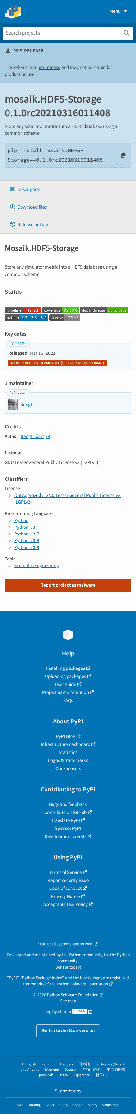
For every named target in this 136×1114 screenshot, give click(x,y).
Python (21, 520)
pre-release (48, 67)
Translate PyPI (65, 820)
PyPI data (17, 343)
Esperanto (82, 1075)
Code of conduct (65, 888)
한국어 (101, 1075)
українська (30, 1069)
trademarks (33, 984)
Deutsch (71, 1069)
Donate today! (68, 967)
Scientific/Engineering (36, 565)
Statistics (68, 752)
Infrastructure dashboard (65, 744)
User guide (65, 684)
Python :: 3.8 (26, 540)
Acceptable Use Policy (65, 904)
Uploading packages (65, 676)
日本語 (84, 1064)
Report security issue (68, 880)
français (66, 1064)
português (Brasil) (109, 1064)
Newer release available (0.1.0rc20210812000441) (57, 363)
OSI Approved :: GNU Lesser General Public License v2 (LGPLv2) (67, 499)
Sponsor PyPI (68, 828)
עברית (63, 1075)
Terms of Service (65, 872)
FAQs (68, 700)
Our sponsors (68, 768)
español (48, 1064)
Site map (68, 1001)
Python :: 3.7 (26, 533)
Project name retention (65, 692)
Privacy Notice (65, 896)
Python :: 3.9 (26, 547)
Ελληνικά (52, 1069)
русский (46, 1075)
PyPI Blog (65, 736)
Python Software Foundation (82, 984)
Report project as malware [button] (68, 584)
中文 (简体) (92, 1069)
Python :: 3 (24, 527)
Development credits (65, 836)
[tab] (68, 189)
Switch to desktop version (68, 1030)
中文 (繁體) (116, 1069)
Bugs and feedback (68, 804)
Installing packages (65, 668)
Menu (115, 11)
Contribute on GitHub (65, 812)
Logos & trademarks (68, 760)
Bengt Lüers (32, 436)
